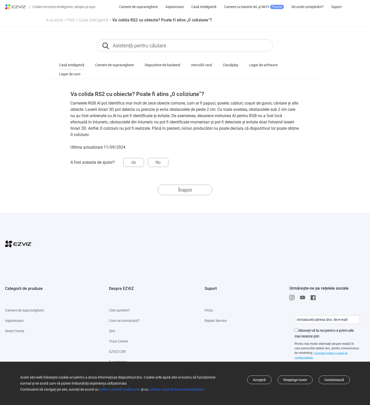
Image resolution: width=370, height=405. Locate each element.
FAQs (209, 310)
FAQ (71, 20)
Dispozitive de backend (162, 65)
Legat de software (263, 65)
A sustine (54, 20)
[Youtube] (304, 297)
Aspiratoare (174, 7)
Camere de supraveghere (138, 7)
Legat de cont (70, 74)
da (133, 162)
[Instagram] (293, 297)
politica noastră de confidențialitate (176, 389)
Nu (158, 162)
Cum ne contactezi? (124, 321)
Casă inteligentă (203, 7)
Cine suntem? (119, 310)
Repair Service (216, 321)
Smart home (14, 331)
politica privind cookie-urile (119, 389)
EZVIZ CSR (117, 352)
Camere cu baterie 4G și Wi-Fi (253, 7)
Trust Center (118, 341)
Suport (336, 7)
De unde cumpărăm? (307, 7)
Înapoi (185, 190)
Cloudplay (230, 65)
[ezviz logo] (16, 7)
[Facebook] (314, 297)
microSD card (201, 65)
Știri (112, 331)
